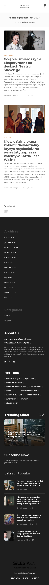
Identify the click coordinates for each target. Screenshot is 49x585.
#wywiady (24, 399)
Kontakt (35, 578)
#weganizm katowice (14, 395)
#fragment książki (13, 379)
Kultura (8, 55)
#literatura (10, 391)
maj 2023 (8, 297)
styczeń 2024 (9, 282)
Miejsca (7, 321)
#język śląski (29, 379)
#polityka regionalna (28, 391)
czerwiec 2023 (10, 292)
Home (17, 22)
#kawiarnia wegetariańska (16, 387)
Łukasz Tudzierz (29, 573)
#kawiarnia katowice (14, 383)
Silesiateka (7, 95)
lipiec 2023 (8, 287)
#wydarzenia (11, 399)
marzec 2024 (9, 272)
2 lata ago (14, 95)
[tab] (9, 473)
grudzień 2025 (10, 242)
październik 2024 (11, 247)
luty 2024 (8, 277)
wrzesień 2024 (10, 252)
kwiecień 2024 (10, 267)
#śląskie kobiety (12, 403)
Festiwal (15, 578)
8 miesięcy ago (22, 508)
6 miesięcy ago (13, 441)
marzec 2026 (9, 237)
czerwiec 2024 (10, 257)
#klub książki (36, 387)
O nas (25, 578)
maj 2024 (8, 262)
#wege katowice (33, 395)
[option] (24, 432)
